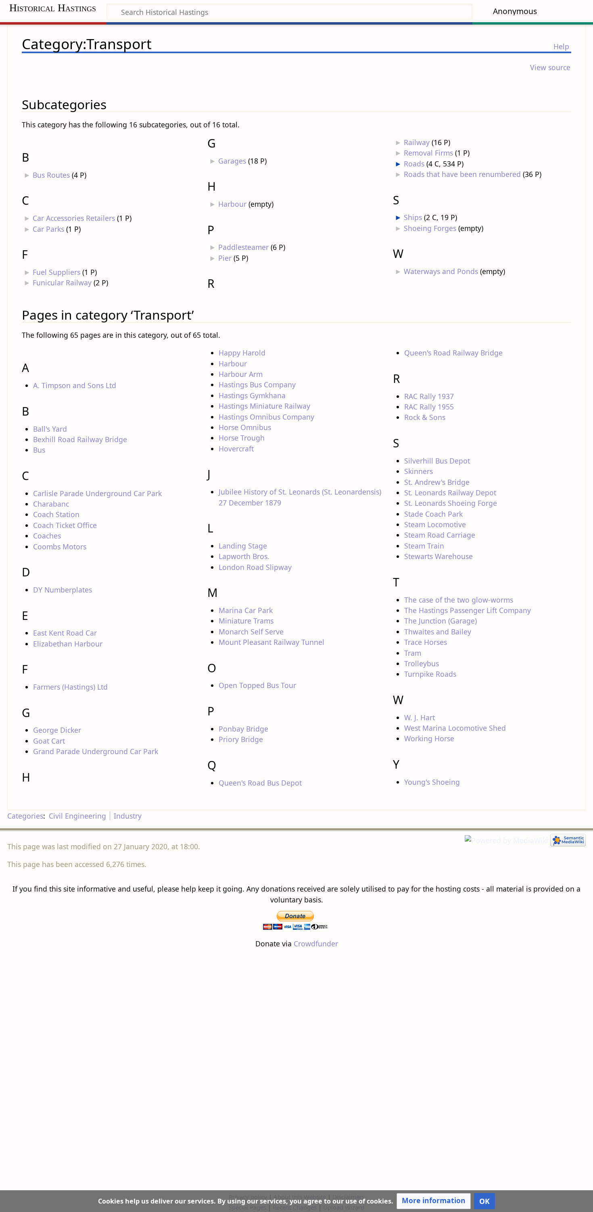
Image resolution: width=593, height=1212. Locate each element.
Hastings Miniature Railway (264, 406)
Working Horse (429, 738)
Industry (128, 816)
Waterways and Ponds (441, 271)
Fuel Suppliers (56, 272)
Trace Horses (425, 642)
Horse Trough (242, 438)
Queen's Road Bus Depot (260, 783)
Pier (225, 258)
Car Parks (48, 229)
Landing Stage (243, 546)
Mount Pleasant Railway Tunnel (271, 642)
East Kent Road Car (65, 633)
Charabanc (51, 504)
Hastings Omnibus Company (266, 417)
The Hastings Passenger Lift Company (467, 610)
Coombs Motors (59, 546)
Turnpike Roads (430, 674)
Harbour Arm (241, 374)
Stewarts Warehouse (438, 556)
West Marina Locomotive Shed (455, 728)
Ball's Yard (50, 429)
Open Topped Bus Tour (257, 685)
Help (561, 46)
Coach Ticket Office (65, 525)
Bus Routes (51, 175)
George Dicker (57, 730)
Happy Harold (242, 353)
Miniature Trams (246, 621)
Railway (417, 142)
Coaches (47, 536)
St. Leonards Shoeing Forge (450, 503)
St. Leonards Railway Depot (450, 492)
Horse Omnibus (245, 427)
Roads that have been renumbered (462, 174)
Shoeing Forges (430, 228)
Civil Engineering (77, 816)
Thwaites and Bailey (437, 631)
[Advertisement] (296, 1070)
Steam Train (424, 546)
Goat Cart (49, 741)
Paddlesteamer (243, 247)
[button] (434, 1201)
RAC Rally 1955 (429, 407)
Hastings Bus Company (257, 384)
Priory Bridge (241, 739)
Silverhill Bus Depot (437, 461)
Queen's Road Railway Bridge (453, 353)
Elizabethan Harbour (67, 644)
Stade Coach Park (433, 514)
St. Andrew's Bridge (437, 482)
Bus (39, 450)
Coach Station (56, 514)
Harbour (232, 204)
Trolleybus (421, 663)
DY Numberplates (62, 590)
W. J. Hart (419, 717)
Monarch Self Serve (251, 631)
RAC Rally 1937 (429, 396)
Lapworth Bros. (244, 556)
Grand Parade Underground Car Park (95, 751)
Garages (232, 161)
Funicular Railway (62, 282)
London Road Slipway (255, 567)
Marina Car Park (246, 610)
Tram (412, 653)
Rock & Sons (424, 417)
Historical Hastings (52, 8)
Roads (414, 163)
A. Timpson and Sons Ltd (74, 385)
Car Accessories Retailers (74, 218)
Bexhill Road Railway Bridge (80, 439)
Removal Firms (428, 153)
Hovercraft (236, 448)
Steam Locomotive (435, 524)
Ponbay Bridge (243, 729)
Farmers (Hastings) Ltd (70, 687)
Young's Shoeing (432, 782)
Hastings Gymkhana (252, 395)
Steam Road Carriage (439, 535)
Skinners (418, 471)
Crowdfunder (316, 943)
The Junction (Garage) (440, 621)
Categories (25, 816)
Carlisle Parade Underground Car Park (97, 493)
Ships (413, 217)
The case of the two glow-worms (458, 600)
